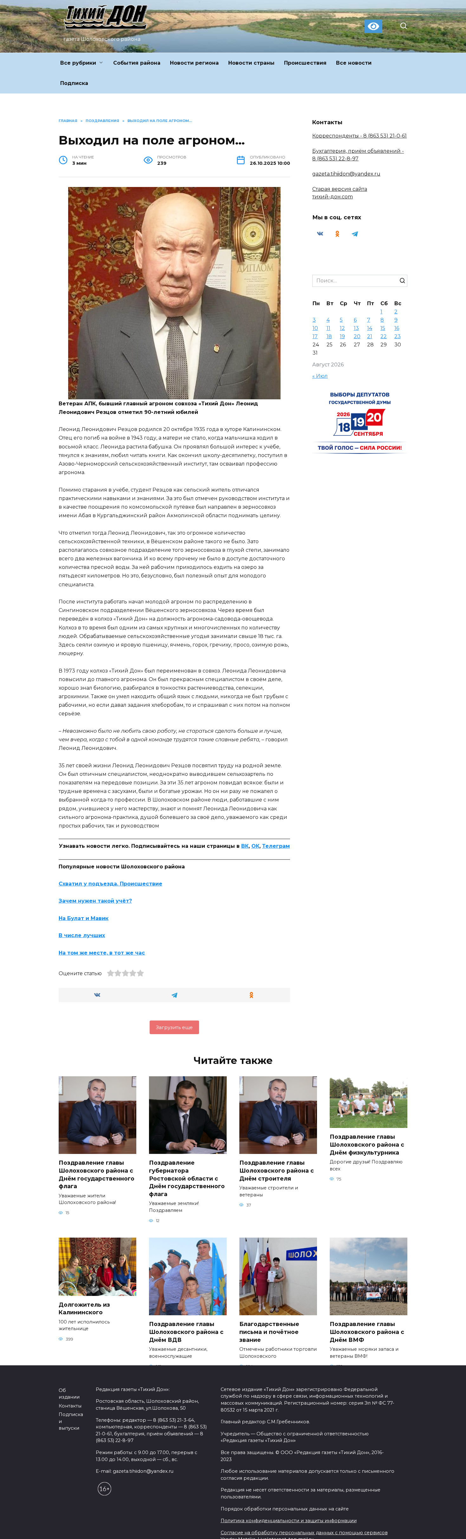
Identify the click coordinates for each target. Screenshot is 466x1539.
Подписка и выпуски (71, 1439)
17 (315, 336)
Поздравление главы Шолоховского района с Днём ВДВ (186, 1332)
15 (382, 328)
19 (342, 336)
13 (356, 328)
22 (383, 336)
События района (136, 63)
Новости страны (251, 63)
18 (329, 336)
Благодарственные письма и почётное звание (269, 1332)
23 (397, 336)
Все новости (354, 63)
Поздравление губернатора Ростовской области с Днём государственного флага (187, 1178)
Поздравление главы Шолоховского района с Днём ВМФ (367, 1332)
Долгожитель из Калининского (84, 1308)
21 (369, 336)
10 (315, 328)
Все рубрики (78, 63)
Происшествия (305, 63)
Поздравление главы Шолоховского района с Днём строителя (276, 1170)
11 (328, 328)
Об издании (69, 1412)
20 (357, 336)
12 (342, 328)
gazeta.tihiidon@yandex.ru (346, 174)
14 (369, 328)
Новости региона (194, 63)
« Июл (320, 376)
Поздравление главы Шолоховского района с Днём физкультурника (367, 1144)
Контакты (70, 1424)
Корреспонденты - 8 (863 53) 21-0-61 (359, 136)
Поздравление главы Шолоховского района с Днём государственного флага (96, 1174)
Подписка (74, 83)
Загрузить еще (174, 1027)
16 (396, 328)
